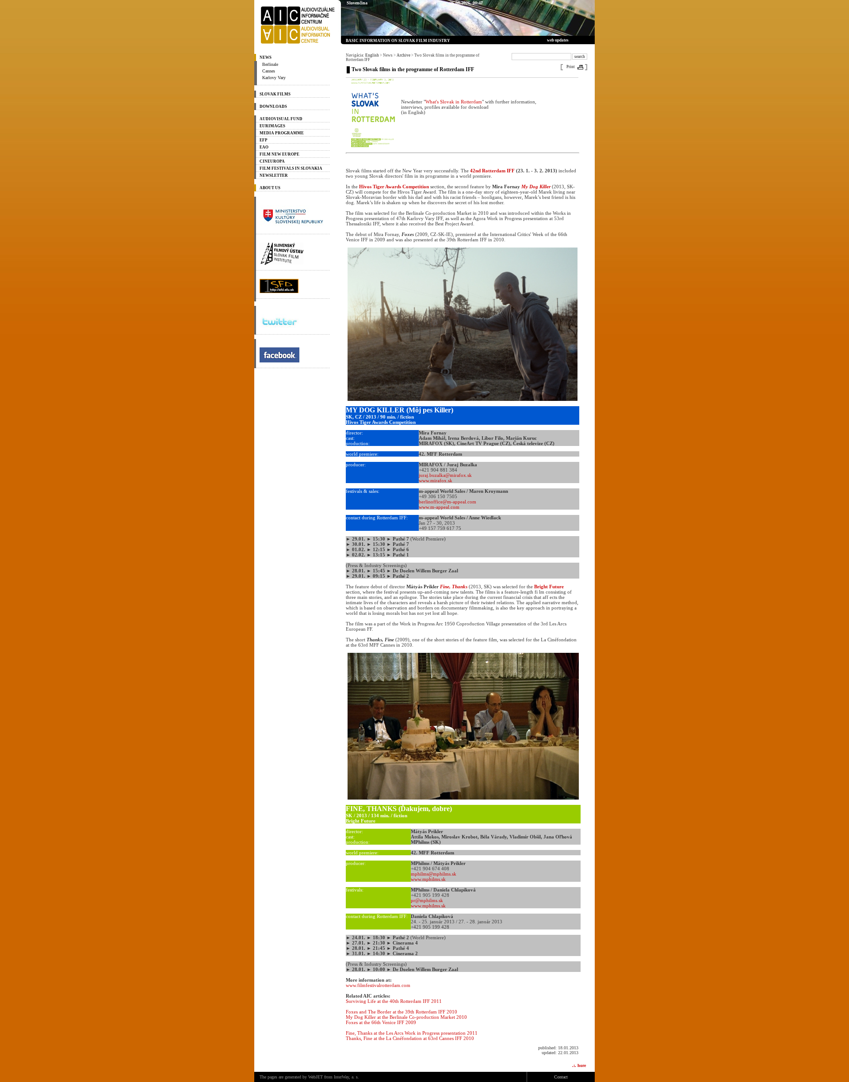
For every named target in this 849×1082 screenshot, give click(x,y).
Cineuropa (272, 161)
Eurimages (272, 126)
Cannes (268, 71)
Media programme (282, 133)
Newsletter (274, 175)
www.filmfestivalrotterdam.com (378, 985)
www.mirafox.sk (435, 480)
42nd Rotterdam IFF (492, 170)
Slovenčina (357, 2)
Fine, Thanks (453, 586)
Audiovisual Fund (281, 119)
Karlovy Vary (274, 77)
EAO (264, 147)
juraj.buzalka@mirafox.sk (445, 475)
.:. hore (579, 1065)
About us (270, 188)
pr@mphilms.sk (427, 900)
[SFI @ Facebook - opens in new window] (291, 355)
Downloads (273, 106)
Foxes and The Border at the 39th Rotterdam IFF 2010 (401, 1011)
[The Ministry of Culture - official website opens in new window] (291, 216)
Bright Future (549, 586)
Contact (561, 1076)
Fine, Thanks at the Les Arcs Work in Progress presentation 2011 (412, 1033)
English (372, 55)
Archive (403, 55)
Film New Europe (279, 154)
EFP (264, 140)
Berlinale (270, 64)
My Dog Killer (536, 186)
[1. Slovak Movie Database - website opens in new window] (291, 286)
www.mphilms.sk (428, 879)
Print (570, 67)
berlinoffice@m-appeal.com (447, 501)
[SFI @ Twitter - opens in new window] (291, 322)
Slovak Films (275, 94)
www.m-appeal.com (439, 507)
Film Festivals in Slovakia (291, 168)
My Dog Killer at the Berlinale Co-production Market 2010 (406, 1017)
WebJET (315, 1076)
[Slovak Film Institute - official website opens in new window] (291, 253)
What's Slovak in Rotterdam (453, 101)
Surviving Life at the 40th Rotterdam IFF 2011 (394, 1001)
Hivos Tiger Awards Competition (394, 186)
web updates (558, 40)
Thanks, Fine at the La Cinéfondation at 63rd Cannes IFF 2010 (410, 1038)
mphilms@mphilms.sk (433, 873)
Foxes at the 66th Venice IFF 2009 (381, 1022)
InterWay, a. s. (346, 1076)
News (266, 57)
